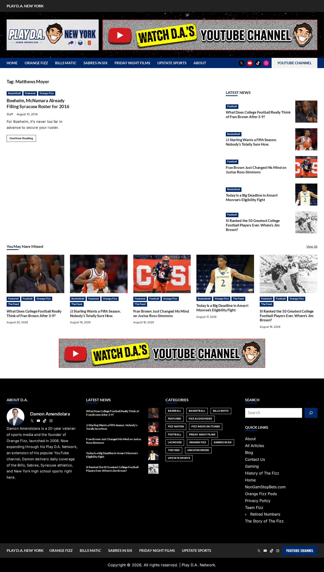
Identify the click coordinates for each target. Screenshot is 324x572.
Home (250, 480)
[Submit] (311, 413)
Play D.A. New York (25, 6)
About (250, 438)
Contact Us (255, 459)
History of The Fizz (262, 473)
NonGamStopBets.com (265, 486)
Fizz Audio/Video (200, 418)
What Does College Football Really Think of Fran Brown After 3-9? (258, 114)
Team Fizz (254, 507)
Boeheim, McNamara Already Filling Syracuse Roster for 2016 (38, 103)
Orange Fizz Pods (261, 493)
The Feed (13, 304)
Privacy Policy (257, 500)
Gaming (252, 466)
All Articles (254, 445)
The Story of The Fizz (264, 521)
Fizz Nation (176, 426)
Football (232, 106)
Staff (10, 114)
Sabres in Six (223, 442)
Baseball (174, 410)
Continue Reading (21, 138)
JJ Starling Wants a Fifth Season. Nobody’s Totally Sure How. (251, 142)
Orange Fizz (47, 93)
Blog (249, 452)
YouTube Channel (300, 550)
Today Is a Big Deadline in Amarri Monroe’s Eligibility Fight (252, 197)
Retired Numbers (265, 514)
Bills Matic (221, 410)
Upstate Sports (179, 458)
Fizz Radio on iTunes (205, 426)
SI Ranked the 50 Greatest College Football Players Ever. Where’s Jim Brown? (253, 225)
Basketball (14, 93)
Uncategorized (198, 450)
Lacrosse (175, 442)
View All (311, 246)
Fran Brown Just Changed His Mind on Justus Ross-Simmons (256, 169)
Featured (30, 93)
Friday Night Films (202, 434)
